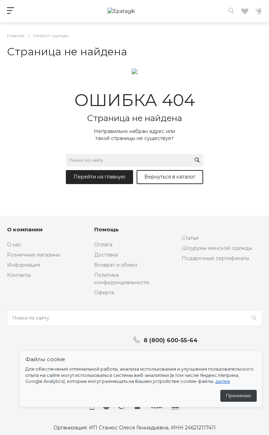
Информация (23, 265)
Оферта (104, 292)
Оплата (103, 244)
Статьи (190, 238)
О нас (14, 244)
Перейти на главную (99, 177)
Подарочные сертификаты (215, 258)
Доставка (106, 255)
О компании (25, 229)
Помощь (106, 229)
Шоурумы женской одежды (217, 248)
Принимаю (238, 395)
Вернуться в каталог (169, 177)
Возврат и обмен (115, 265)
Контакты (19, 275)
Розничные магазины (33, 255)
